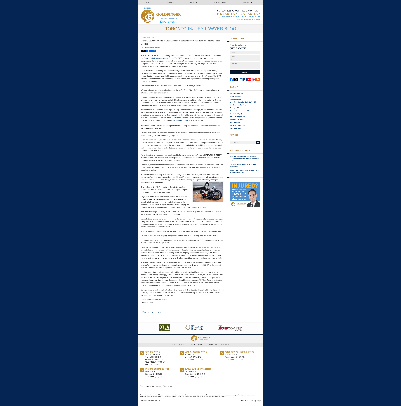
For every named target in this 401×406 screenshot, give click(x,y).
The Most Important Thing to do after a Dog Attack (243, 165)
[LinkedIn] (240, 79)
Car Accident (236, 93)
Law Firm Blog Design (251, 401)
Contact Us (248, 2)
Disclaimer (191, 344)
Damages (149, 299)
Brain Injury (235, 122)
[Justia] (245, 79)
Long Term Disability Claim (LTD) (243, 102)
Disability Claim (237, 119)
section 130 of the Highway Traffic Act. (191, 207)
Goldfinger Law (155, 400)
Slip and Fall (236, 114)
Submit (244, 72)
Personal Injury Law (180, 120)
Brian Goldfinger (237, 116)
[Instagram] (253, 79)
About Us (194, 2)
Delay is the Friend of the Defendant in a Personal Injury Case (244, 171)
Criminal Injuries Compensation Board (158, 58)
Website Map (213, 344)
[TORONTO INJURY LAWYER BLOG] (200, 29)
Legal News (236, 96)
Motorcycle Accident (161, 299)
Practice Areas (220, 2)
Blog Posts (225, 344)
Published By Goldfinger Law (238, 15)
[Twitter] (236, 79)
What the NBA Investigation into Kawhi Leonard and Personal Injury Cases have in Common (244, 159)
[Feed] (258, 79)
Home (148, 2)
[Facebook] (232, 79)
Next (159, 312)
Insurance (235, 99)
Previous (145, 312)
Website (170, 2)
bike (164, 140)
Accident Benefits (238, 105)
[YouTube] (249, 79)
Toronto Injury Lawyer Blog (161, 15)
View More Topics (236, 128)
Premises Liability (238, 125)
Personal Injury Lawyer (239, 111)
